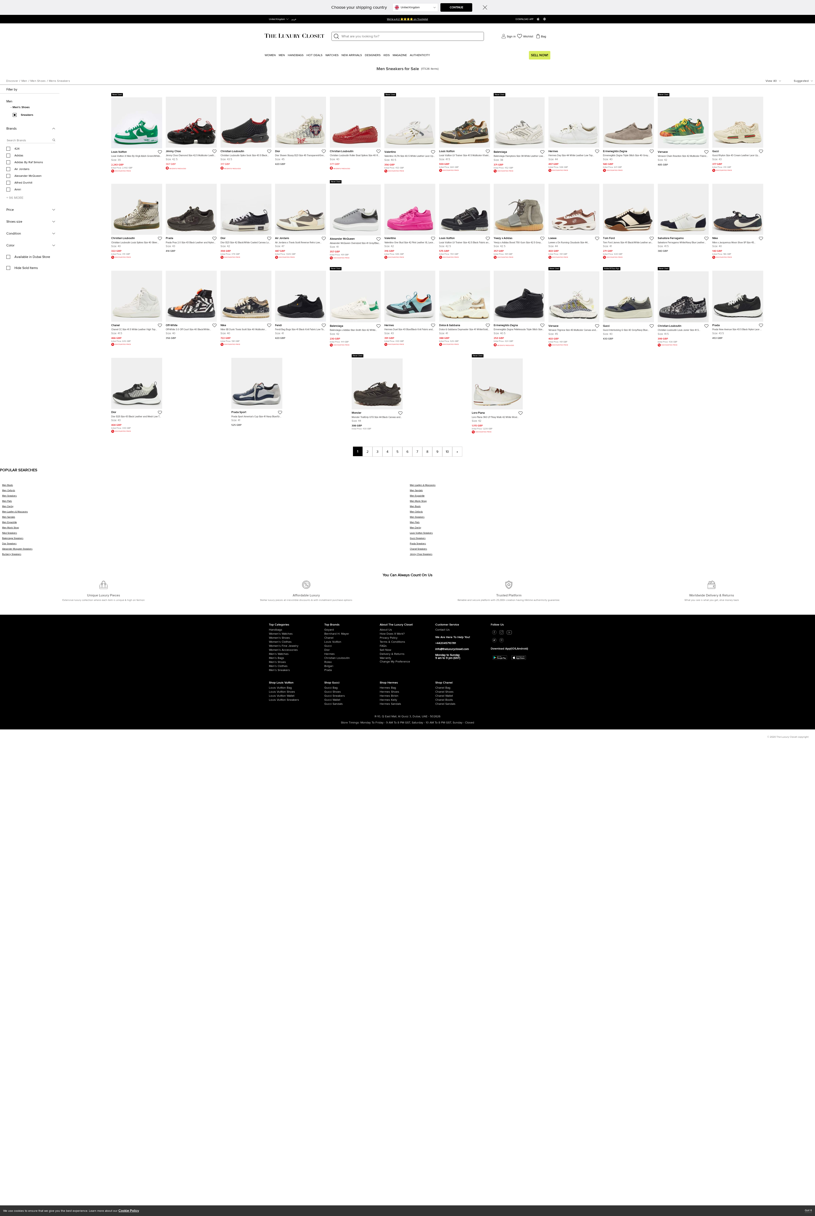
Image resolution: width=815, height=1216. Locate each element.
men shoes (38, 80)
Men (282, 55)
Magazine (400, 55)
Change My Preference (395, 661)
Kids (387, 55)
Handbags (296, 55)
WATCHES (332, 55)
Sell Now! (539, 55)
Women (270, 55)
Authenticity (420, 55)
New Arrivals (351, 55)
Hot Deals (314, 55)
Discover (12, 80)
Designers (373, 55)
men (24, 80)
